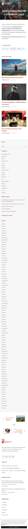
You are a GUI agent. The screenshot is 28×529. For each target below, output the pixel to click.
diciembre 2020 (4, 351)
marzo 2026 (4, 230)
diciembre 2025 (4, 237)
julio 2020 (3, 362)
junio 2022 (4, 312)
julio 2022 (3, 310)
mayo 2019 (4, 394)
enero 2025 (4, 255)
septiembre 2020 (5, 358)
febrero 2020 (4, 373)
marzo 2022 (4, 319)
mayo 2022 (4, 314)
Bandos (3, 158)
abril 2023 (3, 292)
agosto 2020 (4, 360)
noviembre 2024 (5, 260)
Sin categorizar (4, 188)
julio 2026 (3, 223)
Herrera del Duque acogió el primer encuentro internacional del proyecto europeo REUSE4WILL (13, 200)
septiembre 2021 (5, 333)
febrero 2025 (4, 253)
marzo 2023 (4, 294)
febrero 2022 (4, 321)
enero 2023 (4, 298)
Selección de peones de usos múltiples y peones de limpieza (13, 203)
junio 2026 (4, 226)
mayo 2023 (4, 289)
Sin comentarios (5, 486)
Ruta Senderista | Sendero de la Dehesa (12, 77)
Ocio (2, 179)
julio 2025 (3, 246)
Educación (4, 167)
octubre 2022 (4, 305)
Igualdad (3, 174)
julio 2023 (3, 287)
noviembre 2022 (5, 303)
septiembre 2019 (5, 385)
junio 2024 (4, 264)
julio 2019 (3, 389)
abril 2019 (3, 396)
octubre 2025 (4, 242)
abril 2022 (3, 317)
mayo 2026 (4, 228)
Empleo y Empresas (5, 170)
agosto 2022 (4, 308)
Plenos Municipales (5, 181)
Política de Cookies (4, 523)
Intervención (4, 176)
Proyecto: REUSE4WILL (6, 208)
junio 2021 (3, 337)
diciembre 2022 (4, 301)
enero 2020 (4, 376)
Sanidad (3, 183)
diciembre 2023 (4, 278)
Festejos (3, 172)
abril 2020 (3, 369)
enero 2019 (4, 403)
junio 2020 (4, 364)
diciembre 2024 (4, 258)
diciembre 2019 (4, 378)
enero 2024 (4, 276)
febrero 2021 (4, 346)
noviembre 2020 (5, 353)
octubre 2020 (4, 355)
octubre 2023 (4, 283)
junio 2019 (4, 392)
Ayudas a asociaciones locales (7, 206)
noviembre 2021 (5, 328)
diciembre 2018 (4, 405)
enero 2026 (4, 235)
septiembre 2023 (5, 285)
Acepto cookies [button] (14, 527)
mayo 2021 (4, 339)
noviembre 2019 (5, 380)
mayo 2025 (4, 248)
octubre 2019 (4, 383)
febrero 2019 (4, 401)
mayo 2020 (4, 367)
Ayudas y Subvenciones (6, 154)
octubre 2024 (4, 262)
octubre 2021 (4, 330)
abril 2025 (3, 251)
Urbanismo (4, 192)
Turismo (3, 190)
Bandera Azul (4, 156)
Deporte (3, 165)
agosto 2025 (4, 244)
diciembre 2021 (4, 326)
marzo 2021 (4, 344)
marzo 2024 (4, 271)
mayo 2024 (4, 267)
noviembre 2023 (5, 280)
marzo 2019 (4, 398)
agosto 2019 (4, 387)
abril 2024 (3, 269)
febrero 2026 (4, 233)
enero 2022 (4, 323)
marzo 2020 (4, 371)
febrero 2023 (4, 296)
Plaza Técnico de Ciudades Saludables (9, 211)
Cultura (13, 6)
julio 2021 (3, 335)
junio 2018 (4, 408)
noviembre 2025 (5, 239)
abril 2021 (3, 342)
